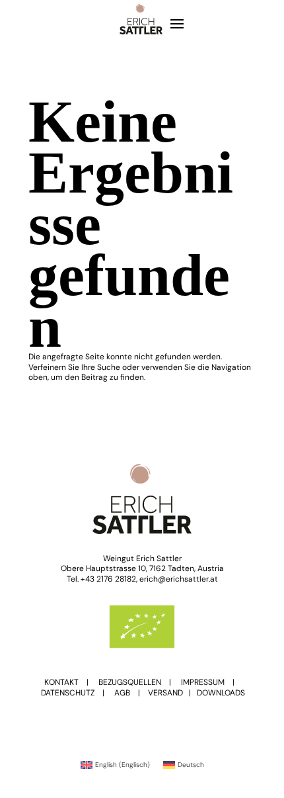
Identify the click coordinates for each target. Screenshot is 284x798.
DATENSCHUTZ (67, 692)
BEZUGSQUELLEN (129, 682)
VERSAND (165, 692)
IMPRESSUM (203, 682)
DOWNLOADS (221, 692)
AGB (122, 692)
